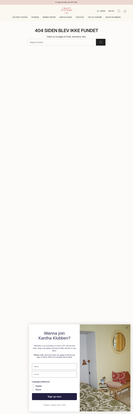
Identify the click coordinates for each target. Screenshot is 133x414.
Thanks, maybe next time (54, 405)
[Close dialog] (127, 327)
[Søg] (100, 42)
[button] (20, 17)
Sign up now (54, 396)
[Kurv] (125, 11)
